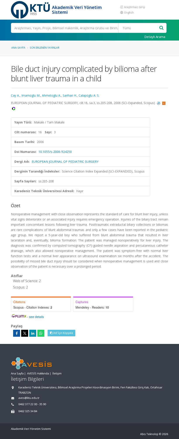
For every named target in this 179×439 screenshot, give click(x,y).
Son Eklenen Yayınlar (44, 47)
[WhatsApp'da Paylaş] (40, 333)
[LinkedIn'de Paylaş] (32, 333)
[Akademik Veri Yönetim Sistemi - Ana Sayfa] (31, 10)
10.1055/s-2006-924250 (55, 152)
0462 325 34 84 (27, 411)
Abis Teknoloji (149, 434)
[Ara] (161, 28)
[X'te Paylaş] (24, 333)
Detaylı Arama (154, 36)
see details (36, 316)
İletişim (57, 373)
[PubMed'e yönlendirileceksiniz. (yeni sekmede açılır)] (159, 103)
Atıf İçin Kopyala (63, 333)
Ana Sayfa (18, 47)
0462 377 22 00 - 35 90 (32, 404)
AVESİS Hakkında (38, 373)
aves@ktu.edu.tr (29, 398)
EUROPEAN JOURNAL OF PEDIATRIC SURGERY (65, 161)
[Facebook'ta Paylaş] (16, 333)
